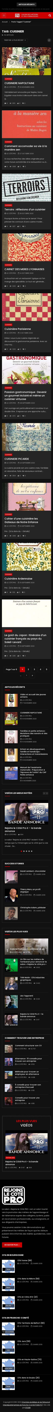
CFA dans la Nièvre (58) (28, 1278)
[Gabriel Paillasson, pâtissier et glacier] (26, 946)
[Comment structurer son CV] (8, 1049)
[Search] (50, 15)
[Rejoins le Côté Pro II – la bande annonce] (11, 1019)
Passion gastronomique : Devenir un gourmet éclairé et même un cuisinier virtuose (26, 395)
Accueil (5, 22)
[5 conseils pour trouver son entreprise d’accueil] (8, 1088)
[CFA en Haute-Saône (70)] (8, 1365)
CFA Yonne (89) (24, 1260)
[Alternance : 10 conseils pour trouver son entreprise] (8, 1062)
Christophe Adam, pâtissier (33, 907)
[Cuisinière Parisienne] (26, 307)
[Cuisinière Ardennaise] (26, 557)
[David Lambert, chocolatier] (11, 876)
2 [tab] (24, 851)
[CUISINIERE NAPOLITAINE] (26, 61)
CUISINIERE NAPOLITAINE (19, 83)
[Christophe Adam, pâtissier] (11, 913)
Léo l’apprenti (26, 995)
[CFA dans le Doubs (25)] (8, 1383)
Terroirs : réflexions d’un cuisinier (25, 209)
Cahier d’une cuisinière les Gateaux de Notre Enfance (21, 520)
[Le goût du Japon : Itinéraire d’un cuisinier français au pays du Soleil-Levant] (26, 613)
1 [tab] (21, 851)
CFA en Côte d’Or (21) (27, 1297)
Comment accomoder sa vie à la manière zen (26, 147)
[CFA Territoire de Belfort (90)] (8, 1328)
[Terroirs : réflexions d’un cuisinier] (26, 187)
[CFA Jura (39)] (8, 1347)
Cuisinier (8, 79)
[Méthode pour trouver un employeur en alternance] (8, 1075)
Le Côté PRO (11, 87)
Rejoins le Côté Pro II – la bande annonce (23, 829)
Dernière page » (32, 675)
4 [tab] (29, 851)
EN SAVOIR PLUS (12, 1245)
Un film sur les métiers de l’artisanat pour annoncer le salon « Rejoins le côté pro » (33, 962)
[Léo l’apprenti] (11, 1001)
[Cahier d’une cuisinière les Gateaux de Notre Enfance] (26, 497)
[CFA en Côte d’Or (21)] (8, 1302)
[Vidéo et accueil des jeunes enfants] (11, 700)
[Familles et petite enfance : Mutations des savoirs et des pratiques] (11, 736)
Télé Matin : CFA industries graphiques (32, 978)
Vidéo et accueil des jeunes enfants (33, 695)
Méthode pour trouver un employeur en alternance (27, 1072)
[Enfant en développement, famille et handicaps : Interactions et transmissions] (11, 755)
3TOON (27, 1408)
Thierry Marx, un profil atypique (30, 890)
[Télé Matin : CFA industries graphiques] (11, 983)
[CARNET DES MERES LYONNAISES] (26, 247)
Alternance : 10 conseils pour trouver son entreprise (28, 1059)
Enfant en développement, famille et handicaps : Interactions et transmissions (34, 751)
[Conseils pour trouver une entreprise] (8, 1101)
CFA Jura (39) (23, 1341)
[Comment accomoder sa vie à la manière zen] (26, 124)
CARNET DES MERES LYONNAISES (24, 269)
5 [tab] (31, 851)
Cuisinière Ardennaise (18, 578)
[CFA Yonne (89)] (8, 1266)
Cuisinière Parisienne (18, 329)
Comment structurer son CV (28, 1045)
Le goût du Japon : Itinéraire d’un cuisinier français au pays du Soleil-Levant (25, 638)
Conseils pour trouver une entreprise (27, 1099)
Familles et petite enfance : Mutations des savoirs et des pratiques (26, 9)
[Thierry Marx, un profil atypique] (11, 895)
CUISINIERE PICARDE (17, 459)
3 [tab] (26, 851)
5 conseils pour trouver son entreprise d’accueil (28, 1085)
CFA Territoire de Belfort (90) (31, 1323)
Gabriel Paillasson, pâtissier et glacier (29, 949)
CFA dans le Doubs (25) (28, 1377)
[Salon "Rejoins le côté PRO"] (26, 15)
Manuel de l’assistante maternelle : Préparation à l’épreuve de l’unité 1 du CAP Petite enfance (33, 771)
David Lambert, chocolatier (33, 871)
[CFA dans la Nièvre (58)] (8, 1284)
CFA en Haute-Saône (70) (29, 1359)
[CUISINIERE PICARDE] (26, 437)
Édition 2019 (10, 1158)
